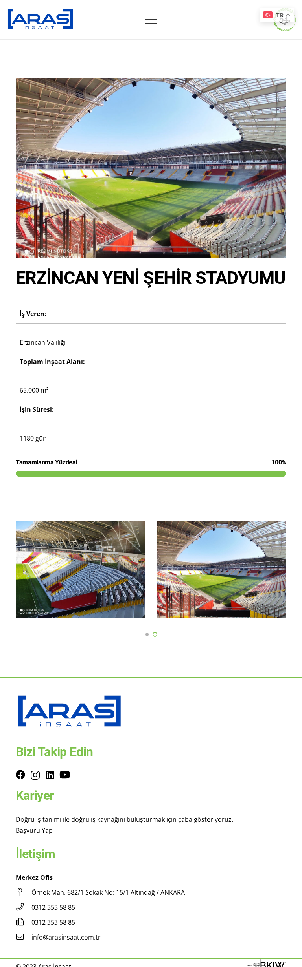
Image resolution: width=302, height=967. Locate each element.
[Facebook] (20, 774)
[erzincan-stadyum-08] (221, 569)
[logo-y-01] (40, 20)
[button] (147, 634)
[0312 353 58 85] (23, 907)
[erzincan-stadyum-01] (80, 569)
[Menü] (151, 19)
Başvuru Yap (34, 830)
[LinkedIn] (50, 774)
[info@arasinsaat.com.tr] (23, 937)
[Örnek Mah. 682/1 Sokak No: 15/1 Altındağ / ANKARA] (23, 892)
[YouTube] (64, 774)
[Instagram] (35, 775)
